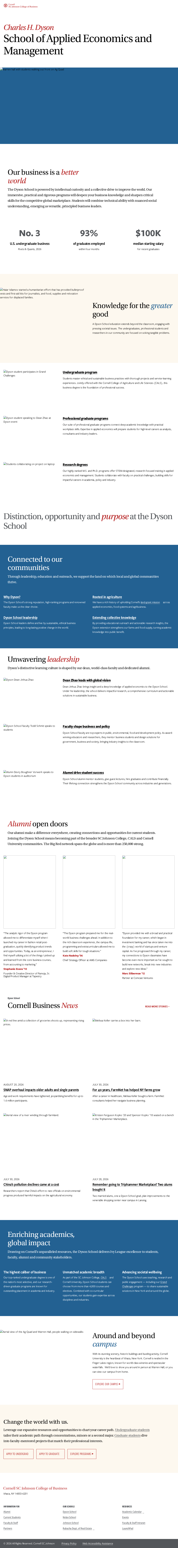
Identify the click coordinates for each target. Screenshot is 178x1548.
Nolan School (69, 1517)
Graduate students (127, 1435)
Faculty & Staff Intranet (133, 1523)
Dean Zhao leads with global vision (87, 680)
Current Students (12, 1517)
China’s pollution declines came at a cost (31, 1184)
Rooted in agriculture (107, 597)
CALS (104, 1277)
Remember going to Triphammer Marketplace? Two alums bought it (132, 1187)
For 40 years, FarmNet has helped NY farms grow (126, 1089)
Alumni (6, 1512)
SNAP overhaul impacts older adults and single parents (41, 1089)
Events (125, 1517)
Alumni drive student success (83, 772)
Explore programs (80, 1453)
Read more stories (156, 1006)
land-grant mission (150, 602)
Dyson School (69, 1512)
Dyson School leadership (20, 617)
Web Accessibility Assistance (97, 1543)
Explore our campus (106, 1384)
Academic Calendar (132, 1512)
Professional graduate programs (85, 418)
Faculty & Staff (10, 1523)
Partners (7, 1528)
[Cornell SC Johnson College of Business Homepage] (89, 1489)
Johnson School (71, 1523)
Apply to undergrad (17, 1453)
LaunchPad (127, 1528)
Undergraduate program (80, 372)
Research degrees (75, 464)
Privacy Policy (69, 1543)
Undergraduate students (132, 1430)
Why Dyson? (11, 597)
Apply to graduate (49, 1453)
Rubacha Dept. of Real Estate (77, 1528)
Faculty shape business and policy (86, 726)
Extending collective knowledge (114, 617)
